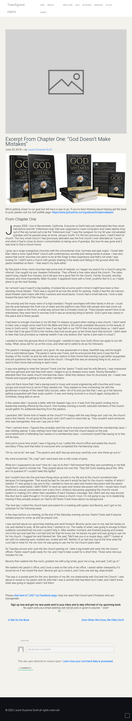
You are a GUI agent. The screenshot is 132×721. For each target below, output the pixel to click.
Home (42, 5)
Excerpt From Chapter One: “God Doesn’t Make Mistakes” (57, 141)
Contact (43, 12)
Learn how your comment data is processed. (88, 661)
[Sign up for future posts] (66, 612)
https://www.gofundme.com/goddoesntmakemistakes (82, 212)
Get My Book (86, 5)
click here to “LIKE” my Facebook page (35, 595)
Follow (109, 5)
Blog (77, 5)
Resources (98, 5)
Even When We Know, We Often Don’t (103, 620)
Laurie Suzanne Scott (40, 149)
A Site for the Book (18, 620)
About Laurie (67, 5)
